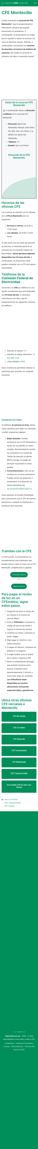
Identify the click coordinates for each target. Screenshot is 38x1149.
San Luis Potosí (11, 799)
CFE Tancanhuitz (19, 750)
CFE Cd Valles (19, 727)
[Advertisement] (19, 80)
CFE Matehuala (19, 762)
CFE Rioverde (19, 739)
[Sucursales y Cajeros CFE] (14, 3)
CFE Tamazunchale (19, 773)
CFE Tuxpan (9, 806)
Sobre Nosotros (17, 1046)
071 (18, 142)
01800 (22, 362)
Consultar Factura (19, 575)
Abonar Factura (19, 586)
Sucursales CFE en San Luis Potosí (19, 786)
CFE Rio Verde (19, 716)
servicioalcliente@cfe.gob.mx (19, 489)
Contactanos (10, 1043)
